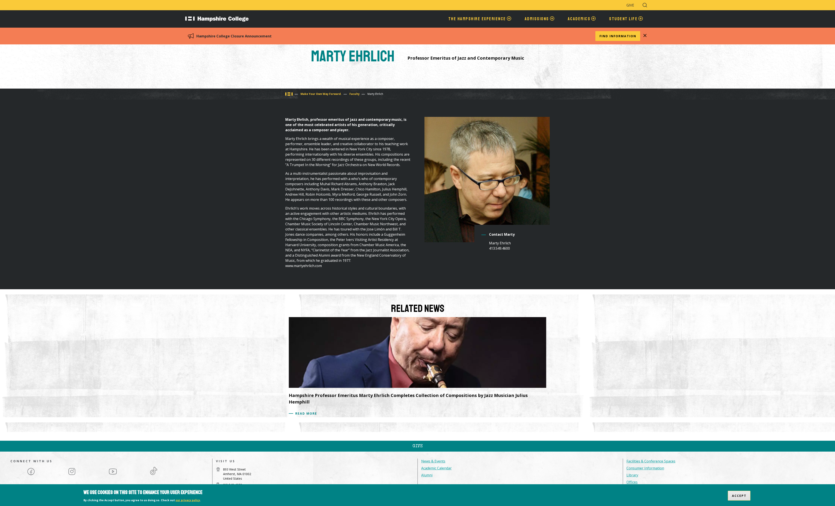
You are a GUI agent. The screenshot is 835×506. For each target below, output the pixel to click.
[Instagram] (71, 474)
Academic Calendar (436, 468)
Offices (632, 482)
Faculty (354, 94)
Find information (618, 36)
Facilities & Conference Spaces (650, 461)
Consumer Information (645, 468)
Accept (739, 496)
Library (632, 475)
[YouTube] (112, 474)
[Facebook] (31, 474)
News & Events (433, 461)
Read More (306, 413)
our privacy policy (187, 500)
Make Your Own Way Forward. (321, 94)
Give (630, 5)
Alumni (427, 475)
